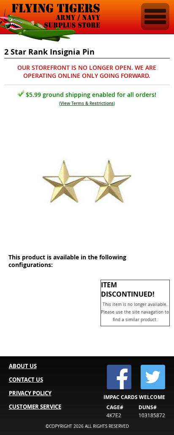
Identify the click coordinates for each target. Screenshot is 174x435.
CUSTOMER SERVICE (35, 406)
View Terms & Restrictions (87, 103)
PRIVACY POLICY (30, 393)
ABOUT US (23, 366)
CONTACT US (26, 379)
